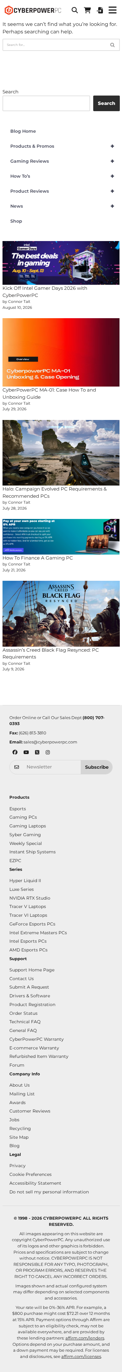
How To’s (62, 176)
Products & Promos (62, 146)
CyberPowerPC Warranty (36, 1039)
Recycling (20, 1128)
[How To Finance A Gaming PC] (61, 537)
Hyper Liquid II (25, 880)
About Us (19, 1085)
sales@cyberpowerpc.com (50, 741)
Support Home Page (31, 969)
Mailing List (22, 1093)
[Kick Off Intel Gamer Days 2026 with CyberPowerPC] (61, 263)
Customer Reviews (29, 1110)
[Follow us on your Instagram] (48, 753)
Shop (16, 221)
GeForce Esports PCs (32, 923)
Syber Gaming (25, 834)
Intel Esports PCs (28, 941)
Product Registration (32, 1004)
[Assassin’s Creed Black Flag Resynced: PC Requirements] (61, 614)
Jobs (14, 1119)
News (62, 206)
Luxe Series (21, 889)
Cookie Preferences (30, 1174)
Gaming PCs (23, 817)
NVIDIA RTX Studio (29, 898)
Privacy (17, 1165)
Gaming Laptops (27, 825)
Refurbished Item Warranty (39, 1056)
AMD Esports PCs (28, 949)
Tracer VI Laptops (28, 915)
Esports (17, 808)
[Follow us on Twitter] (37, 753)
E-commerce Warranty (34, 1047)
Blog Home (23, 131)
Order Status (23, 1013)
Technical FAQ (25, 1021)
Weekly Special (25, 843)
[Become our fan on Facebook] (15, 753)
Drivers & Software (29, 995)
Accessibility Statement (35, 1183)
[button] (75, 10)
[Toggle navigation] (112, 10)
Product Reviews (62, 191)
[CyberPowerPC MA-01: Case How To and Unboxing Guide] (61, 352)
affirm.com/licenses (81, 1356)
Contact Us (21, 978)
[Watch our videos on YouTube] (26, 753)
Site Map (18, 1137)
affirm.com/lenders (84, 1337)
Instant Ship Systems (32, 851)
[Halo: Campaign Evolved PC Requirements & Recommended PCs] (61, 453)
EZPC (15, 860)
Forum (16, 1065)
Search (10, 92)
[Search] (113, 45)
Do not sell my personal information (49, 1191)
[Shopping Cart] (87, 10)
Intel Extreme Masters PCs (38, 932)
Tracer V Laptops (27, 906)
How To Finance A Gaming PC (38, 558)
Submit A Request (29, 987)
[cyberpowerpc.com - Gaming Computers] (33, 10)
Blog (14, 1145)
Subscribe (97, 767)
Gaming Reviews (62, 161)
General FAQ (23, 1030)
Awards (17, 1102)
